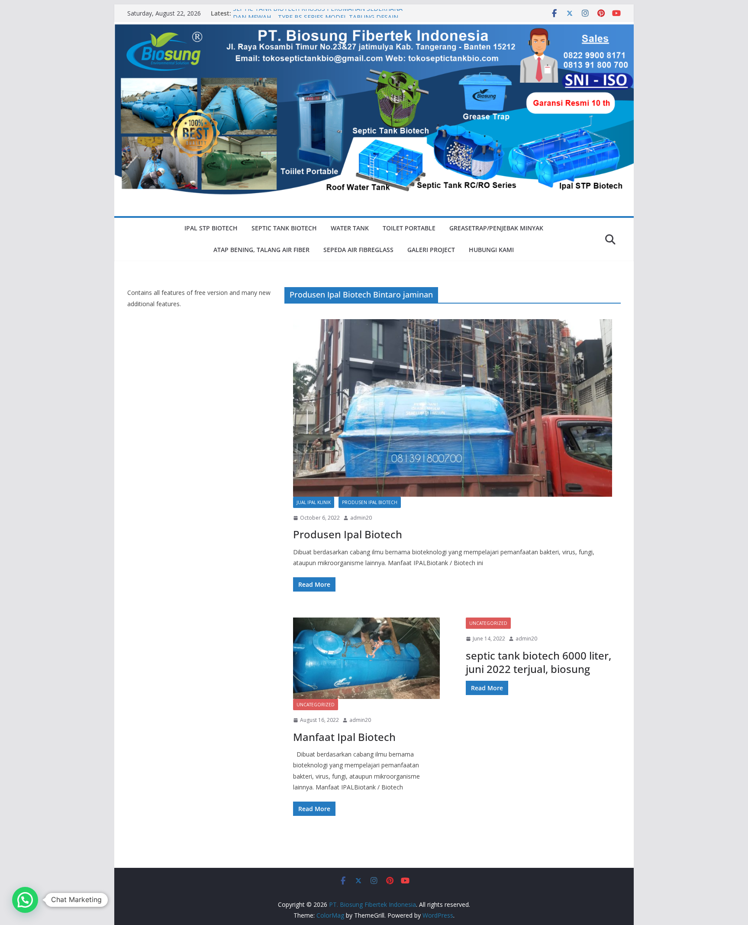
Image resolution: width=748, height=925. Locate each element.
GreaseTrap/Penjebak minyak (496, 228)
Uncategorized (316, 705)
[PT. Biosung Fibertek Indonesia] (374, 28)
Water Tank (350, 228)
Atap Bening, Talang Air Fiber (261, 250)
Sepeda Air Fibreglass (358, 250)
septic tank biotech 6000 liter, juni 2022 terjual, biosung (538, 662)
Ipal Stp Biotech (211, 228)
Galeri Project (431, 250)
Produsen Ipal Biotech (369, 502)
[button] (25, 900)
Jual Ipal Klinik (314, 502)
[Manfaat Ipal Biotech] (366, 658)
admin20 (361, 517)
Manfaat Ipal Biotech (344, 737)
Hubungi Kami (491, 250)
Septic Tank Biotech (284, 228)
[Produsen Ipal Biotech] (452, 408)
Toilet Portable (409, 228)
